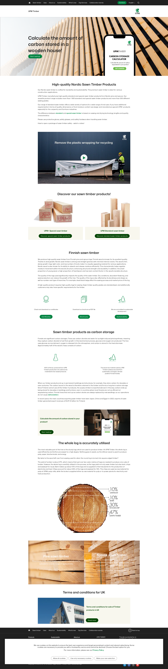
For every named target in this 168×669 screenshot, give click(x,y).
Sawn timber (36, 630)
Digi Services (82, 630)
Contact (122, 3)
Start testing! (35, 56)
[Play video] (84, 157)
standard (59, 113)
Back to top (136, 630)
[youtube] (137, 664)
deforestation (53, 395)
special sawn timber (73, 113)
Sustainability (61, 630)
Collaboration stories (95, 630)
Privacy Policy (98, 650)
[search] (138, 2)
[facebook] (129, 664)
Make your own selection (105, 658)
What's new (72, 630)
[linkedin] (124, 664)
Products (31, 637)
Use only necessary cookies (80, 658)
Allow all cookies (59, 658)
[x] (133, 664)
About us (52, 630)
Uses (44, 630)
